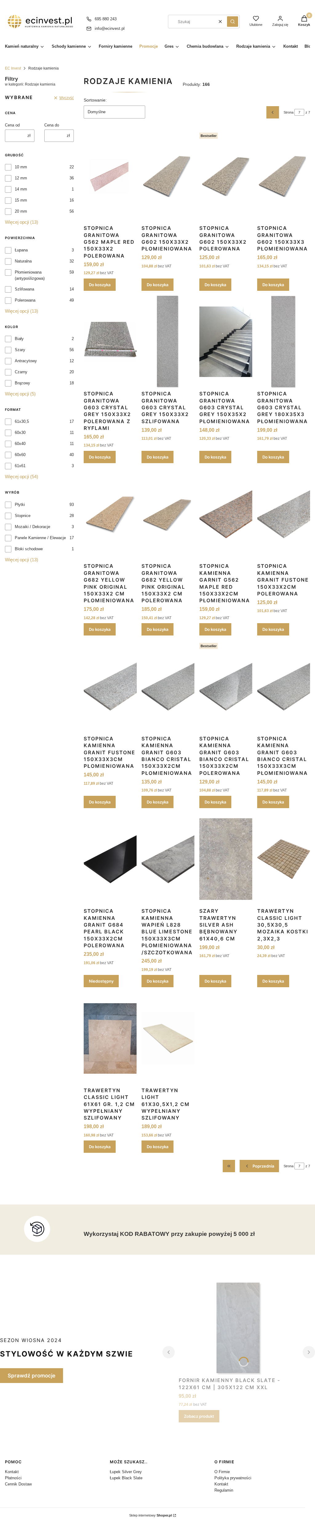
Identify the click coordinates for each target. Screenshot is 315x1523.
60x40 (20, 443)
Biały (19, 338)
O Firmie (222, 1471)
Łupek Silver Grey (126, 1471)
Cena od (12, 125)
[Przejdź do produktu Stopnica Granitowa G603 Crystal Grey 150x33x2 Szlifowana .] (168, 342)
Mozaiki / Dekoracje (32, 526)
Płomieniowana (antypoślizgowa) (30, 275)
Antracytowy (26, 361)
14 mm (21, 189)
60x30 (20, 432)
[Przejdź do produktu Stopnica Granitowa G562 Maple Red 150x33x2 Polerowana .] (110, 176)
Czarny (21, 372)
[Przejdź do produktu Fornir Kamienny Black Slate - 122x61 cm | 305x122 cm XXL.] (239, 1328)
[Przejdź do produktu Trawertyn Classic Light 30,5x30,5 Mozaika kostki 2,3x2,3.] (283, 859)
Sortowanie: (95, 100)
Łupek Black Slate (126, 1478)
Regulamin (223, 1490)
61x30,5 (22, 421)
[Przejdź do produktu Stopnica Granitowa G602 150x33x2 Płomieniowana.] (168, 176)
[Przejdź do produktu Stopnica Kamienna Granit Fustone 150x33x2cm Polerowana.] (283, 514)
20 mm (21, 211)
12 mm (21, 178)
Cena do (51, 125)
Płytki (20, 504)
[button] (232, 21)
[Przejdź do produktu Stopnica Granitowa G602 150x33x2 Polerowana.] (225, 176)
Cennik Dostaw (18, 1484)
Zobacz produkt (199, 1416)
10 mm (21, 167)
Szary (20, 349)
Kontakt (12, 1471)
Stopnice (22, 515)
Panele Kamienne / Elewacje (40, 537)
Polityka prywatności (232, 1478)
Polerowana (25, 300)
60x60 (20, 454)
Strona (288, 112)
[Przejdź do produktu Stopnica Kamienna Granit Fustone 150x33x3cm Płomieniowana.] (110, 686)
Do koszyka (99, 284)
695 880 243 (106, 19)
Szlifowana (24, 289)
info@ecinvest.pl (110, 28)
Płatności (13, 1478)
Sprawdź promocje (31, 1376)
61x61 (20, 465)
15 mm (21, 200)
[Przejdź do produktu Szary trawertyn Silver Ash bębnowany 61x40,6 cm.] (225, 859)
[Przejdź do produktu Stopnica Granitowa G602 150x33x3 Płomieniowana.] (283, 176)
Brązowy (22, 383)
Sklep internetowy (150, 1515)
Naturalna (23, 261)
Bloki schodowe (29, 549)
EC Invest (13, 68)
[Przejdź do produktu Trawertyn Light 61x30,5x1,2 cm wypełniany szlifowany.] (168, 1038)
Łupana (21, 250)
